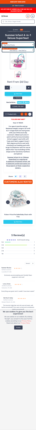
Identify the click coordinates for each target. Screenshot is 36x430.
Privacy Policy (26, 321)
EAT (22, 29)
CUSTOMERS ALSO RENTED (18, 182)
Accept (18, 327)
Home (16, 29)
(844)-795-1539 (19, 106)
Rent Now (19, 94)
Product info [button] (12, 114)
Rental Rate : (11, 102)
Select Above (23, 102)
